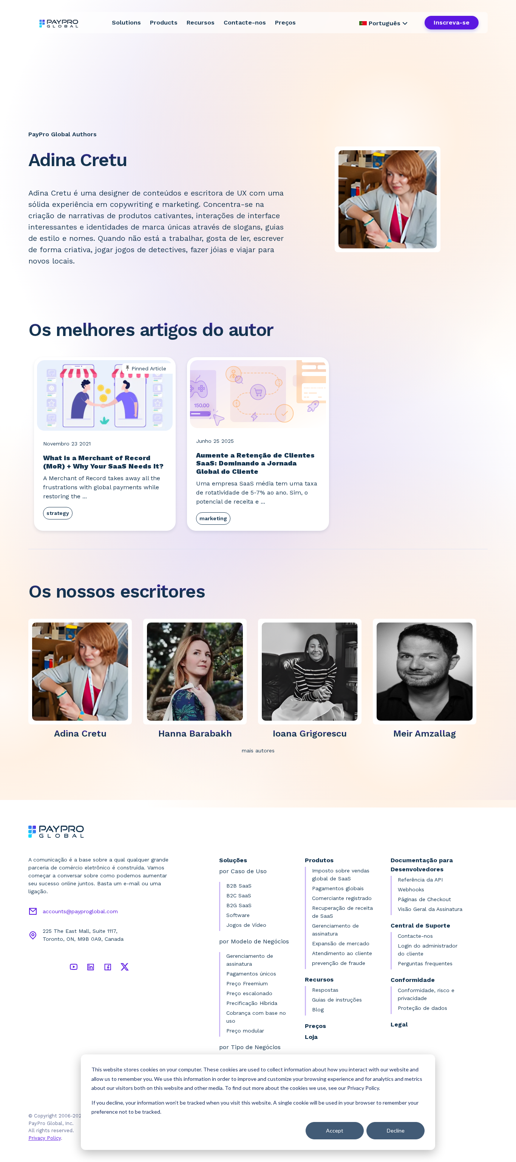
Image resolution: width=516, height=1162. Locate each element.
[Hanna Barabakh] (198, 671)
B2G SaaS (239, 905)
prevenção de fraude (338, 963)
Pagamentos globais (338, 888)
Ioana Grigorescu (310, 733)
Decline (396, 1130)
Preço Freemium (247, 983)
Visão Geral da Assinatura (430, 909)
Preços (285, 22)
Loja (311, 1036)
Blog (318, 1009)
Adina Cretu (80, 733)
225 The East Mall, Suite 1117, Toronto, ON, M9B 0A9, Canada (83, 935)
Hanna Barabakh (195, 733)
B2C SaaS (238, 895)
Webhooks (411, 889)
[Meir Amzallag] (428, 671)
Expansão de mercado (340, 943)
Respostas (325, 990)
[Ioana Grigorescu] (313, 671)
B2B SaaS (239, 886)
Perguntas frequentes (425, 963)
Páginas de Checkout (424, 899)
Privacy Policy (44, 1138)
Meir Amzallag (424, 733)
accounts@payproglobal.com (80, 911)
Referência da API (420, 880)
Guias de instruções (337, 1000)
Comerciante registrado (342, 898)
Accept (334, 1130)
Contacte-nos (245, 22)
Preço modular (245, 1031)
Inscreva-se (452, 22)
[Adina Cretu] (83, 671)
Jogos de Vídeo (246, 925)
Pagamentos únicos (251, 974)
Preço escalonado (249, 993)
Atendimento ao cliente (342, 953)
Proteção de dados (422, 1008)
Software (238, 915)
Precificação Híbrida (251, 1003)
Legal (399, 1024)
